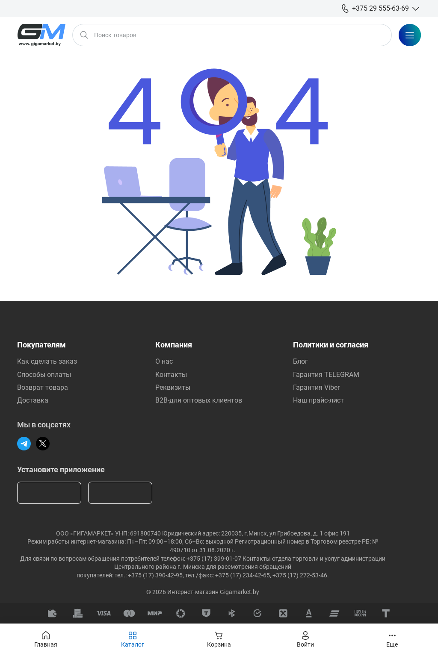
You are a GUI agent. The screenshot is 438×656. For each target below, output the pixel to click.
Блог (300, 361)
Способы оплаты (44, 375)
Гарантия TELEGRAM (326, 375)
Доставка (32, 400)
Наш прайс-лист (318, 400)
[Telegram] (24, 443)
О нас (164, 361)
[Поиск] (84, 35)
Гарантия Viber (316, 387)
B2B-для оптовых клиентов (198, 400)
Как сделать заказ (47, 361)
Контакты (171, 375)
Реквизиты (172, 387)
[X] (43, 443)
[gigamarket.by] (41, 35)
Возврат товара (42, 387)
